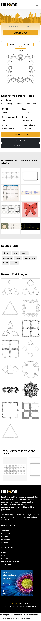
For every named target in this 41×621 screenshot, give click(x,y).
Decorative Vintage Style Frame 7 (10, 290)
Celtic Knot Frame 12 (30, 415)
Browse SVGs (20, 32)
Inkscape (5, 531)
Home (3, 552)
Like (20, 51)
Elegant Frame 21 (10, 353)
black (16, 253)
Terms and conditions (16, 606)
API (7, 606)
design (18, 258)
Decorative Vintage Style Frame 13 (10, 372)
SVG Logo (5, 542)
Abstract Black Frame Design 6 (30, 394)
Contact (4, 558)
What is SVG (6, 534)
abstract (6, 253)
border (24, 253)
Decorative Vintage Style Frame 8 (30, 290)
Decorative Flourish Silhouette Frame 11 (10, 433)
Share (12, 44)
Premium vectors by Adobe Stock (19, 162)
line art (14, 263)
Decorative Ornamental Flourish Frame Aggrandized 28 (10, 392)
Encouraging (30, 258)
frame (5, 263)
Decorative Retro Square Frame (30, 311)
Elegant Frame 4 (10, 415)
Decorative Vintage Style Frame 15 (30, 372)
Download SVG (20, 134)
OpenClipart (27, 129)
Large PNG (20, 140)
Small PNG (20, 146)
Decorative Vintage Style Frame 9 (10, 331)
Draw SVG (5, 539)
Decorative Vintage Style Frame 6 (30, 352)
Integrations (6, 564)
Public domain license (10, 561)
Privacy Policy (31, 606)
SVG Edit (4, 536)
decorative (7, 258)
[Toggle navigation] (37, 5)
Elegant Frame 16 (31, 333)
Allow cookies (23, 618)
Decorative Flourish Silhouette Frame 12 (10, 310)
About (3, 555)
